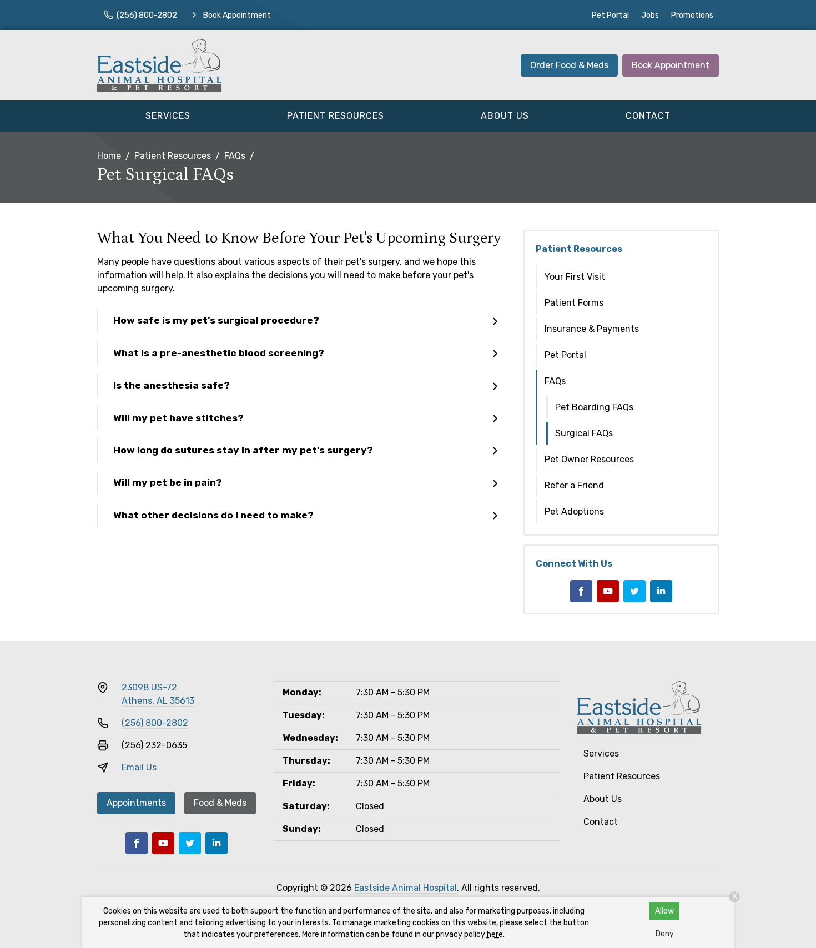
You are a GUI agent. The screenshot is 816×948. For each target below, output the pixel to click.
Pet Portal (610, 15)
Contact (648, 115)
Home (109, 155)
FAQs (234, 155)
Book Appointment (670, 65)
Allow (664, 911)
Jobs (650, 15)
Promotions (692, 15)
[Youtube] (608, 591)
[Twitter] (634, 591)
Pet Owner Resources (589, 459)
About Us (505, 115)
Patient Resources (335, 115)
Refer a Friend (574, 485)
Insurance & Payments (592, 329)
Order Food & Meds (569, 65)
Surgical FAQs (584, 433)
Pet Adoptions (574, 511)
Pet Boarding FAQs (594, 407)
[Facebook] (581, 591)
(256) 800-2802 (155, 723)
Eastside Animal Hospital (405, 888)
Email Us (139, 767)
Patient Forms (574, 302)
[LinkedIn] (661, 591)
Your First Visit (575, 276)
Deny (665, 934)
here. (496, 934)
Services (167, 115)
